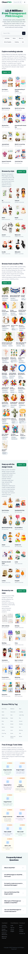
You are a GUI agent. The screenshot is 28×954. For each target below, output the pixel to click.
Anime (3, 217)
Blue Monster (14, 438)
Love (11, 730)
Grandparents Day (19, 510)
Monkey (21, 730)
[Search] (20, 2)
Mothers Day (5, 718)
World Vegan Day (13, 361)
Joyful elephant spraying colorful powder (13, 374)
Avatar (3, 544)
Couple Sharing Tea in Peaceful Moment (13, 403)
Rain (20, 733)
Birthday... (13, 298)
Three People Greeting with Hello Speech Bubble (22, 420)
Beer (20, 708)
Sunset (20, 721)
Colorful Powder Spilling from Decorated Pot (5, 312)
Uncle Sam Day (18, 161)
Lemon (3, 730)
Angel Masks (5, 377)
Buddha (21, 724)
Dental (11, 727)
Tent (3, 736)
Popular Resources (4, 930)
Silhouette (17, 252)
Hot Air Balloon (19, 527)
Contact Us (22, 933)
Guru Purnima (5, 510)
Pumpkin (17, 580)
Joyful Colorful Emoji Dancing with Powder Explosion (5, 389)
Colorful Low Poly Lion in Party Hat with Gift (22, 404)
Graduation (5, 660)
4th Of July (4, 708)
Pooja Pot (10, 345)
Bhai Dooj (21, 390)
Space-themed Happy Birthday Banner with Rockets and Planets (15, 296)
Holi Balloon (4, 390)
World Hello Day (21, 422)
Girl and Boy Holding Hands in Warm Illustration (22, 389)
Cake (3, 711)
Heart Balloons (5, 362)
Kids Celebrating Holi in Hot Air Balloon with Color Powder (21, 344)
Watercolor (18, 234)
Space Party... (22, 362)
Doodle (4, 252)
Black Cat (21, 38)
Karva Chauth (22, 328)
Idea (11, 715)
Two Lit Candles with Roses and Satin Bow (23, 436)
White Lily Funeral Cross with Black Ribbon (14, 420)
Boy (3, 724)
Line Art (4, 234)
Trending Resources (4, 926)
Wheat (20, 736)
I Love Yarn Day (23, 299)
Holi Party (19, 345)
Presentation (5, 677)
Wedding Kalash (4, 406)
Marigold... (4, 345)
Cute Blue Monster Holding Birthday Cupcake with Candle (15, 436)
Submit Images (12, 930)
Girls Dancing (5, 423)
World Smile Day (6, 108)
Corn (23, 42)
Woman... (21, 330)
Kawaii (16, 217)
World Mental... (14, 329)
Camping (17, 42)
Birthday (17, 625)
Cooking (21, 711)
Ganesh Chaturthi (6, 161)
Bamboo (12, 708)
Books (14, 38)
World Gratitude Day (7, 527)
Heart (3, 715)
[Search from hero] (23, 33)
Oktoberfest (5, 125)
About (20, 925)
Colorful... (4, 438)
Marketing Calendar (4, 937)
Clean (7, 2)
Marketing (17, 677)
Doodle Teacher (21, 314)
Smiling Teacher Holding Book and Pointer (22, 311)
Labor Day (21, 715)
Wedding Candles (22, 438)
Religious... (4, 300)
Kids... (23, 345)
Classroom (18, 694)
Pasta (11, 718)
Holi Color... (4, 313)
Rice (3, 721)
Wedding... (4, 360)
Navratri (12, 390)
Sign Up (12, 927)
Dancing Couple (12, 393)
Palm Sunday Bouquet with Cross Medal (5, 296)
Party (16, 643)
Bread (11, 724)
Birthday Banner (14, 300)
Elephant (11, 377)
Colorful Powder (4, 315)
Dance (3, 727)
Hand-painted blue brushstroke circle (22, 374)
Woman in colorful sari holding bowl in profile (22, 327)
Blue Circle (21, 377)
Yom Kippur (5, 89)
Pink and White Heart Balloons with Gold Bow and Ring (5, 359)
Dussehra (4, 376)
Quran (11, 733)
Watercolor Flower (13, 737)
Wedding (4, 643)
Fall (20, 727)
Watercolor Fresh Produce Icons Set (13, 359)
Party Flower (5, 437)
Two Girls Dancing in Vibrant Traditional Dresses (6, 420)
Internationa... (5, 328)
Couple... (4, 330)
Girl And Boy (21, 392)
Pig (19, 718)
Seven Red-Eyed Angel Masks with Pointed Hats (5, 375)
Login (12, 925)
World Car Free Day (20, 108)
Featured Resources (4, 933)
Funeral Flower (13, 422)
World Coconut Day (20, 144)
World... (20, 376)
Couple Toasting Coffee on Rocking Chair (6, 326)
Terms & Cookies (21, 930)
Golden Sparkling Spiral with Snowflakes (14, 311)
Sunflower (7, 38)
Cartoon (17, 200)
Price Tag (4, 733)
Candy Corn (18, 544)
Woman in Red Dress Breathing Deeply (14, 327)
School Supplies (7, 42)
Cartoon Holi (12, 376)
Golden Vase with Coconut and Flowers (5, 403)
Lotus (16, 561)
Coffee (4, 580)
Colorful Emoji (5, 392)
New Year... (13, 313)
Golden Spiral (14, 314)
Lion (20, 407)
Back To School (19, 660)
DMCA (20, 927)
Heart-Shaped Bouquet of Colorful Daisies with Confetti (5, 436)
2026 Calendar (5, 625)
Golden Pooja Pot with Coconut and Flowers (7, 343)
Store (11, 721)
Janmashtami (5, 144)
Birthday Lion (22, 405)
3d (2, 200)
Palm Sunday (5, 298)
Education (4, 694)
